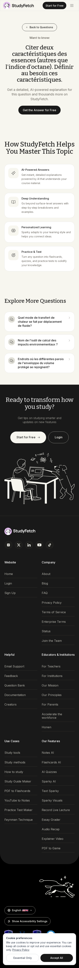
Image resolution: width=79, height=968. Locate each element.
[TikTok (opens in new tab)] (50, 545)
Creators (10, 704)
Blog (45, 583)
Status (46, 631)
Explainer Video (52, 839)
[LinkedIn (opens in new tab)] (29, 545)
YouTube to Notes (17, 800)
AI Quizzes (49, 772)
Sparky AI (49, 781)
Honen (46, 727)
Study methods (14, 762)
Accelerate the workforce (52, 715)
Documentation (15, 695)
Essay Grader (51, 819)
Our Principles (52, 695)
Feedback (11, 676)
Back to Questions (41, 27)
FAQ (45, 593)
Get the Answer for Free (39, 110)
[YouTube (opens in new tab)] (39, 545)
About (46, 574)
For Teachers (51, 666)
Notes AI (48, 752)
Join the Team (52, 641)
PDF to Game (51, 848)
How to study (13, 772)
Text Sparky (50, 791)
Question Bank (14, 685)
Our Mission (50, 685)
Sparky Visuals (52, 800)
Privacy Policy (52, 602)
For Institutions (52, 676)
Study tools (12, 752)
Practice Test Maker (18, 810)
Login (59, 437)
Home (8, 574)
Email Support (14, 666)
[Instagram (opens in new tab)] (8, 545)
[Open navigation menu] (72, 5)
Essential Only (22, 957)
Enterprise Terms (54, 621)
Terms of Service (54, 612)
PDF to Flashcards (17, 791)
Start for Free (54, 5)
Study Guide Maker (17, 781)
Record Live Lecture (56, 810)
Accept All (56, 957)
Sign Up (10, 593)
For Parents (50, 704)
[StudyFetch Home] (18, 5)
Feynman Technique (18, 819)
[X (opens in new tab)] (19, 545)
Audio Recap (51, 829)
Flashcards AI (51, 762)
